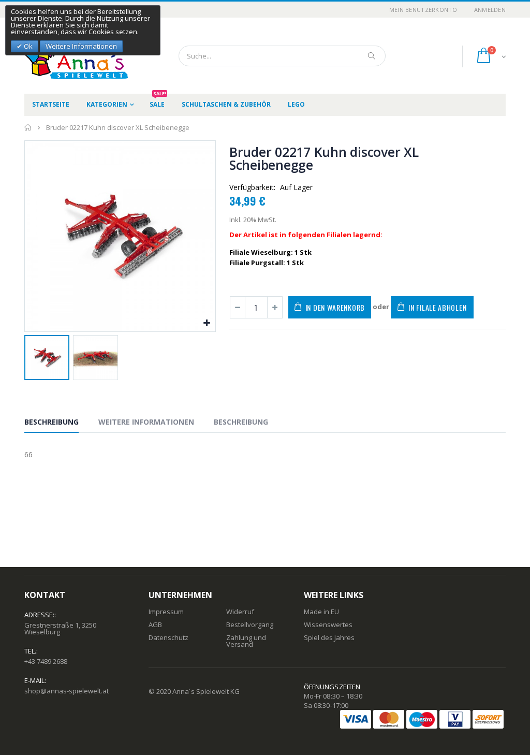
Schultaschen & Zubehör (226, 104)
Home (28, 127)
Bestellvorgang (249, 624)
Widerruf (240, 611)
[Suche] (372, 56)
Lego (296, 104)
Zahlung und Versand (246, 641)
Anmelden (490, 9)
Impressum (166, 611)
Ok (27, 46)
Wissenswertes (328, 624)
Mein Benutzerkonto (423, 9)
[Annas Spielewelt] (61, 55)
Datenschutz (168, 637)
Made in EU (321, 611)
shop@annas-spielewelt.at (66, 690)
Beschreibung (51, 422)
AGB (155, 624)
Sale (158, 101)
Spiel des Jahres (329, 637)
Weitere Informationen (146, 422)
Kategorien (106, 104)
